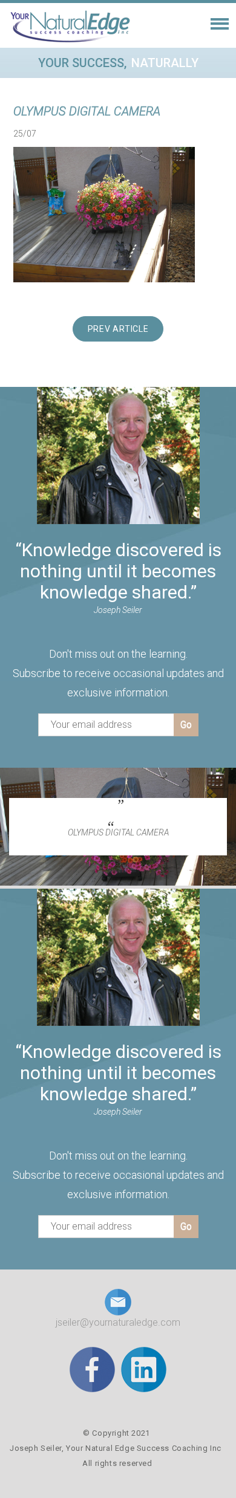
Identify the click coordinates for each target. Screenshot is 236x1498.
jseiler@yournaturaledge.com (118, 1322)
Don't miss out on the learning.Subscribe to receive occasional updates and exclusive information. (118, 673)
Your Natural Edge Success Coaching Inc (143, 1448)
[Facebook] (92, 1369)
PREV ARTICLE (118, 329)
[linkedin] (143, 1369)
